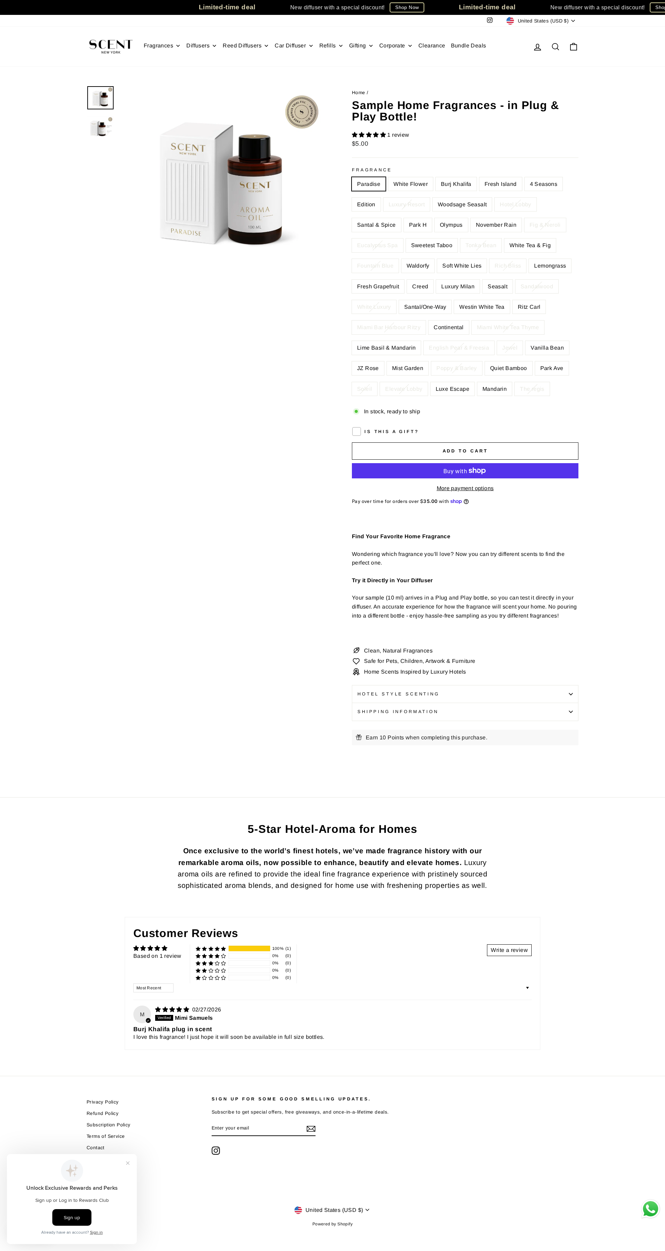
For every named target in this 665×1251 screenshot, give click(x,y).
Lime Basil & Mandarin (386, 348)
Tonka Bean (481, 245)
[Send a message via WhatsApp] (651, 1209)
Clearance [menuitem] (431, 45)
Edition (366, 204)
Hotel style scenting (398, 693)
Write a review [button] (509, 950)
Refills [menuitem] (327, 45)
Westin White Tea (481, 307)
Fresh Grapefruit (378, 286)
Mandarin (494, 389)
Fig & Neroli (545, 225)
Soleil (364, 389)
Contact (96, 1147)
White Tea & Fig (530, 245)
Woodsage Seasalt (462, 204)
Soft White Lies (461, 266)
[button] (369, 135)
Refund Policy (102, 1113)
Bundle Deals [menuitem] (468, 45)
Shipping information (397, 711)
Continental (448, 327)
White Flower (410, 184)
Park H (418, 225)
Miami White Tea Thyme (508, 327)
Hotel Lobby (515, 204)
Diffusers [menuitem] (198, 45)
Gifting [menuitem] (357, 45)
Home (358, 92)
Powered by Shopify (332, 1224)
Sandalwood (537, 286)
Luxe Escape (452, 389)
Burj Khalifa (456, 184)
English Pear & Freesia (459, 348)
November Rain (496, 225)
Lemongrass (550, 266)
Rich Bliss (508, 266)
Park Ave (552, 368)
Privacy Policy (103, 1102)
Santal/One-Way (425, 307)
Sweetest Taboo (432, 245)
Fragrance (372, 169)
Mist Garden (407, 368)
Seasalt (497, 286)
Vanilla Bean (547, 348)
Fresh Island (501, 184)
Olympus (451, 225)
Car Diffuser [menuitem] (290, 45)
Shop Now (407, 7)
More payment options (465, 488)
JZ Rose (368, 368)
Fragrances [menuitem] (158, 45)
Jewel (509, 348)
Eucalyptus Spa (377, 245)
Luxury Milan (458, 286)
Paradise (368, 184)
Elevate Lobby (403, 389)
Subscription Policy (109, 1124)
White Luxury (374, 307)
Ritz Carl (529, 307)
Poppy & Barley (456, 368)
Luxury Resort (407, 204)
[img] (172, 1009)
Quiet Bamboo (508, 368)
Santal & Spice (376, 225)
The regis (532, 389)
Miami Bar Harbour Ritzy (388, 327)
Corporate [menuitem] (392, 45)
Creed (420, 286)
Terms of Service (106, 1136)
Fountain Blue (375, 266)
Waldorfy (418, 266)
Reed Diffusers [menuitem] (242, 45)
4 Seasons (544, 184)
